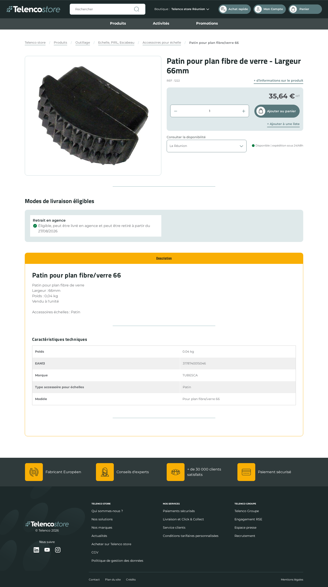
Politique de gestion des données (117, 561)
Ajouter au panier (281, 111)
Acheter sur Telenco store (111, 544)
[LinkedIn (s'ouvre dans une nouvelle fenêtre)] (36, 550)
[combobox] (107, 9)
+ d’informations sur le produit (278, 81)
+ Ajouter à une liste (283, 124)
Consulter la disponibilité (186, 137)
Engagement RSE (248, 519)
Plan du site (113, 579)
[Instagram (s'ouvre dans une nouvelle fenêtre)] (57, 550)
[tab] (164, 258)
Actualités (99, 536)
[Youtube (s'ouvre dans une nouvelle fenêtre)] (47, 550)
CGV (94, 552)
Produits (118, 23)
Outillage (82, 42)
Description (164, 258)
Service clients (174, 528)
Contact (94, 579)
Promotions (207, 23)
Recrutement (245, 536)
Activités (161, 23)
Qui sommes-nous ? (107, 511)
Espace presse (245, 528)
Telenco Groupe (247, 511)
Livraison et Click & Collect (183, 519)
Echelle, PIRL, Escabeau (116, 42)
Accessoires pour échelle (162, 42)
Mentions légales (292, 579)
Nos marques (101, 528)
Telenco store (35, 42)
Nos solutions (102, 519)
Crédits (131, 579)
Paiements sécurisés (179, 511)
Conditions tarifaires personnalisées (190, 536)
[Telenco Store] (33, 9)
